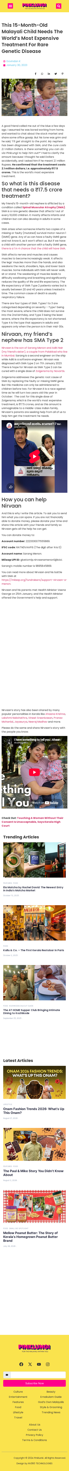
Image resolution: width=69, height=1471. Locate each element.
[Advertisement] (34, 1298)
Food (15, 883)
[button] (10, 6)
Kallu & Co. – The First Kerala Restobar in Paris (33, 950)
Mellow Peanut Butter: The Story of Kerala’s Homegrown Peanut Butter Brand (30, 1237)
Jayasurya (20, 722)
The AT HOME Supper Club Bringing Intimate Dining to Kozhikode (31, 1011)
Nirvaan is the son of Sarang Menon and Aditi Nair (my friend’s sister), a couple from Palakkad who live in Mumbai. (34, 351)
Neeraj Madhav (37, 722)
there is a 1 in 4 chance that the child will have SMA (33, 248)
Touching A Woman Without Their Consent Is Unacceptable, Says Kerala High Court (32, 822)
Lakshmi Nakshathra (14, 718)
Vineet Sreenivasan (40, 718)
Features (7, 883)
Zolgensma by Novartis (50, 371)
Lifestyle (7, 1104)
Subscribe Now (34, 1383)
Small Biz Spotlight (18, 1228)
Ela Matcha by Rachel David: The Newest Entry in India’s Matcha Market (33, 889)
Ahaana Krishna (55, 714)
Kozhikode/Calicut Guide (21, 1006)
